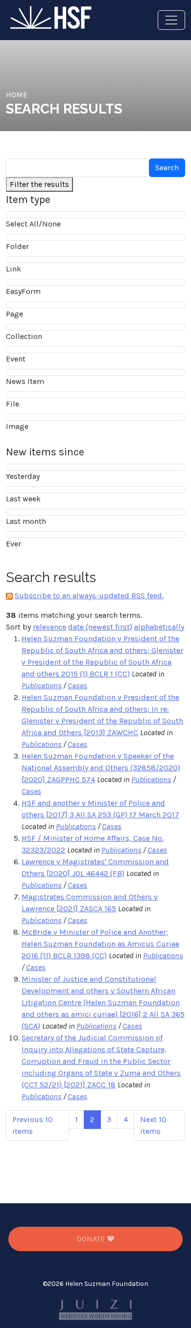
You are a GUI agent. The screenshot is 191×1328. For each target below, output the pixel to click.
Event (15, 358)
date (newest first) (100, 626)
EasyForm (23, 291)
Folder (17, 246)
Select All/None (33, 223)
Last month (26, 521)
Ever (13, 543)
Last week (23, 498)
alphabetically (159, 626)
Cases (77, 685)
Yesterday (23, 476)
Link (13, 268)
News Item (25, 381)
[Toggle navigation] (171, 20)
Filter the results (39, 184)
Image (17, 426)
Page (14, 313)
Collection (24, 336)
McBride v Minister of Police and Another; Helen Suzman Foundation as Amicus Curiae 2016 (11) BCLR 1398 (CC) (100, 943)
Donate (91, 1238)
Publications (42, 685)
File (12, 403)
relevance (49, 626)
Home (16, 94)
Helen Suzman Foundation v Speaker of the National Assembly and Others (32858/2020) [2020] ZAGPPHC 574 (101, 767)
